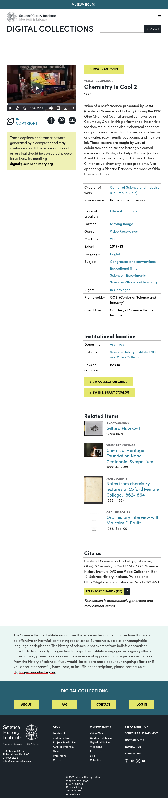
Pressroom (59, 755)
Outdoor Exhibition (101, 737)
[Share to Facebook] (51, 120)
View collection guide (108, 381)
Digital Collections (50, 28)
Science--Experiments (128, 275)
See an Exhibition (136, 726)
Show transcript (104, 69)
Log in (142, 704)
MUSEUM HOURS (100, 726)
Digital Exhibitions (100, 742)
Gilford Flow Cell (123, 428)
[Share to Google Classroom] (72, 120)
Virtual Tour (96, 733)
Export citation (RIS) (106, 591)
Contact (103, 704)
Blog (92, 755)
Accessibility (73, 794)
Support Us (133, 753)
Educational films (123, 268)
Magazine (96, 746)
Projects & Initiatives (65, 742)
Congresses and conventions (133, 261)
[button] (127, 591)
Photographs (117, 423)
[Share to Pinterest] (61, 120)
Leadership (59, 733)
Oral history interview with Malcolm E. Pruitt (133, 520)
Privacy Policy (74, 787)
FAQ (65, 704)
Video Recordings (98, 81)
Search (153, 29)
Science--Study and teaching (133, 282)
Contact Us (133, 746)
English (115, 254)
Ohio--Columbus (123, 211)
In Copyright (120, 289)
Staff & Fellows (61, 737)
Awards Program (63, 746)
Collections (96, 760)
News (56, 751)
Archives (117, 344)
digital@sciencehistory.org (31, 163)
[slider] (41, 104)
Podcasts (95, 751)
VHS (113, 239)
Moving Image (121, 223)
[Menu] (159, 17)
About (26, 704)
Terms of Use (73, 790)
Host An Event (134, 740)
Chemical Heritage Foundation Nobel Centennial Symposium (129, 455)
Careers (58, 760)
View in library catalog (109, 392)
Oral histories (118, 512)
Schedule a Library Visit (141, 733)
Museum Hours (83, 4)
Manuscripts (116, 478)
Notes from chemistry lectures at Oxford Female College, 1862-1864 (132, 489)
